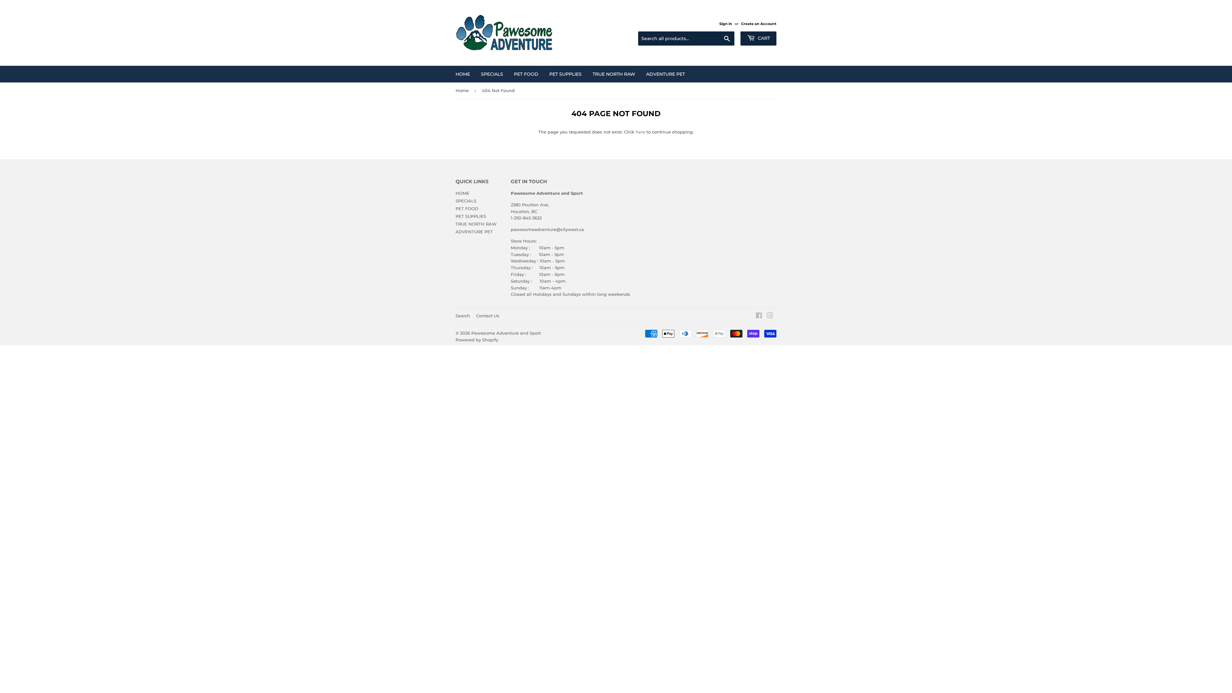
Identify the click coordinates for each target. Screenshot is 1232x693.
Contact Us (487, 315)
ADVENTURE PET (665, 74)
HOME (463, 74)
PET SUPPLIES (565, 74)
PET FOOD (526, 74)
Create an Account (758, 23)
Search (463, 315)
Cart (763, 38)
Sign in (725, 23)
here (640, 131)
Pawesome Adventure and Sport (506, 333)
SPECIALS (492, 74)
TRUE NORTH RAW (614, 74)
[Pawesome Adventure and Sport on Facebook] (759, 316)
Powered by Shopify (477, 339)
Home (462, 90)
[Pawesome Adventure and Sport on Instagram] (770, 316)
